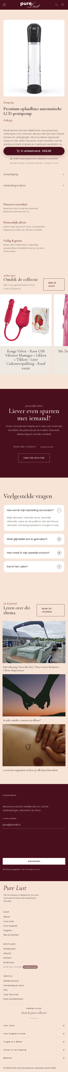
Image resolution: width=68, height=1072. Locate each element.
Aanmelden (34, 861)
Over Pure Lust (10, 994)
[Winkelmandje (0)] (62, 5)
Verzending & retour (13, 985)
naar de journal (47, 610)
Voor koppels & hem (14, 1033)
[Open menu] (4, 4)
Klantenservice (11, 980)
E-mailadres (10, 818)
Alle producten (11, 934)
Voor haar (8, 921)
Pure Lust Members (13, 998)
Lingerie (7, 930)
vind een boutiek (34, 458)
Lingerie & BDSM (12, 1042)
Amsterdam (9, 948)
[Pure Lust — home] (30, 5)
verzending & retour (14, 185)
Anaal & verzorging (14, 1050)
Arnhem (7, 957)
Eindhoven (8, 962)
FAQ (5, 989)
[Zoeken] (56, 5)
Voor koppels (10, 925)
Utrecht (7, 953)
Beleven (7, 1058)
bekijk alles (52, 284)
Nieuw (6, 916)
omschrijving (10, 174)
